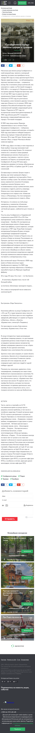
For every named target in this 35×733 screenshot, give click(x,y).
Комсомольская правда (18, 56)
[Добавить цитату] (3, 505)
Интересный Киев (6, 8)
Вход (15, 3)
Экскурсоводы (25, 659)
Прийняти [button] (17, 729)
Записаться (27, 551)
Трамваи (5, 479)
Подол (22, 476)
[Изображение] (6, 505)
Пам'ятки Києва (7, 12)
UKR (29, 2)
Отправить (10, 519)
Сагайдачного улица (9, 476)
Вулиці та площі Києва (9, 14)
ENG (32, 2)
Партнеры (3, 659)
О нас (18, 659)
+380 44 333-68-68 (8, 712)
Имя (3, 496)
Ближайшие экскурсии (17, 533)
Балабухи (15, 479)
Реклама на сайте (11, 659)
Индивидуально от (17, 556)
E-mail (4, 500)
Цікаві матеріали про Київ (10, 10)
